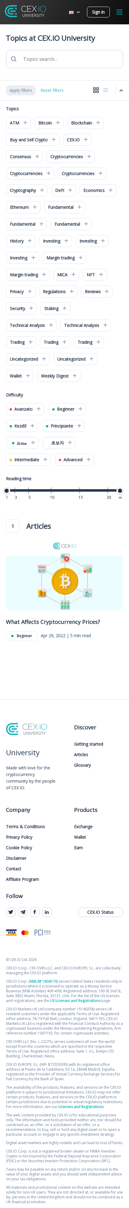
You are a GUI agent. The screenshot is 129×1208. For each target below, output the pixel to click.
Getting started (88, 744)
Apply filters (21, 90)
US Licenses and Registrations (75, 1000)
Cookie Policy (19, 847)
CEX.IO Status (100, 912)
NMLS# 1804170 (43, 981)
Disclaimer (16, 858)
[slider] (6, 490)
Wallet (80, 837)
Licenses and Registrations (81, 1106)
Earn (78, 847)
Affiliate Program (22, 879)
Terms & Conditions (25, 826)
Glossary (82, 765)
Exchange (83, 826)
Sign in (98, 12)
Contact (13, 869)
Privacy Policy (19, 837)
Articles (81, 754)
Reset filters (52, 90)
